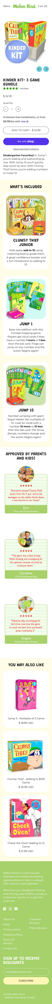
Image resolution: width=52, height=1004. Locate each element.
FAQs (6, 924)
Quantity (8, 103)
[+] (18, 109)
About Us (9, 919)
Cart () (42, 7)
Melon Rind (18, 994)
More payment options (26, 149)
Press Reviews (38, 928)
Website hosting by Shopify (19, 997)
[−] (5, 109)
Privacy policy (11, 929)
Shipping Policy (13, 934)
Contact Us (10, 948)
